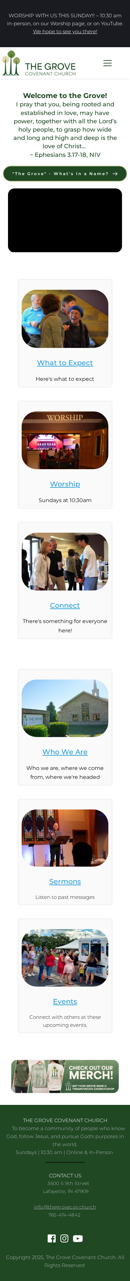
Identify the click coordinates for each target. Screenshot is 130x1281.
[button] (107, 63)
